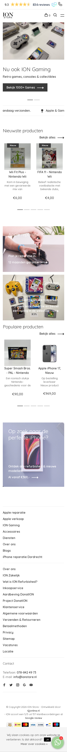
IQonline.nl (33, 710)
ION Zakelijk (11, 575)
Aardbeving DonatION (18, 594)
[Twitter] (10, 685)
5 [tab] (48, 209)
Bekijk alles (47, 137)
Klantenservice (13, 607)
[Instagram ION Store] (17, 685)
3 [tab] (34, 209)
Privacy (8, 632)
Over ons (9, 544)
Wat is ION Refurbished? (20, 582)
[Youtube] (31, 685)
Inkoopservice (13, 588)
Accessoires (11, 531)
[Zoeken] (55, 15)
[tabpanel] (33, 55)
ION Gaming (11, 525)
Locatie (8, 651)
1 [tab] (31, 95)
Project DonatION (15, 601)
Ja (47, 739)
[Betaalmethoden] (10, 726)
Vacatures (10, 645)
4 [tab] (41, 209)
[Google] (24, 685)
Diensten (9, 538)
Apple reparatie (14, 512)
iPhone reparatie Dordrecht (22, 557)
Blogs (7, 550)
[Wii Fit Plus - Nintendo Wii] (17, 156)
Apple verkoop (13, 519)
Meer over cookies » (34, 744)
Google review (33, 717)
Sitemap (9, 639)
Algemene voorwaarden (20, 613)
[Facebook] (4, 685)
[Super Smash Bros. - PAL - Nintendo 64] (17, 353)
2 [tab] (38, 95)
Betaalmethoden (15, 626)
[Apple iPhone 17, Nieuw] (49, 353)
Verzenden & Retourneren (21, 620)
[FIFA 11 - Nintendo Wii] (49, 156)
